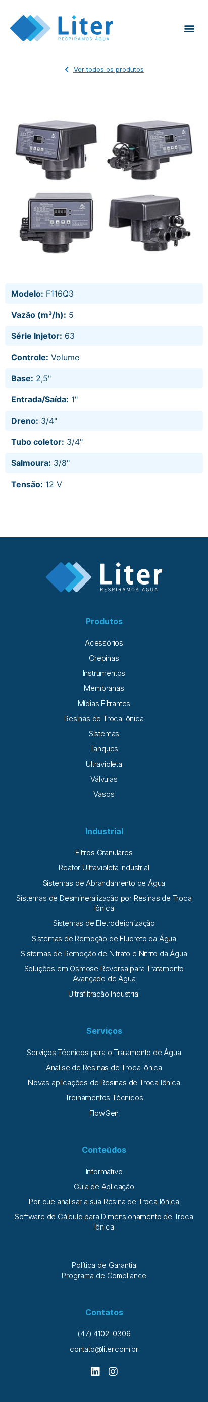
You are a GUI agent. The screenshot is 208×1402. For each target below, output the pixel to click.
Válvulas (103, 779)
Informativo (104, 1171)
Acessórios (104, 643)
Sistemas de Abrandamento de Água (104, 883)
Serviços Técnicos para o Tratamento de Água (104, 1052)
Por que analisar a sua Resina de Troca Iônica (104, 1201)
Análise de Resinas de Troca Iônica (104, 1067)
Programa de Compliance (104, 1275)
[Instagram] (113, 1372)
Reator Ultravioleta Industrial (104, 867)
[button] (189, 28)
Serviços (104, 1031)
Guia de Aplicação (104, 1186)
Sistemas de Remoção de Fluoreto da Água (104, 938)
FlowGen (104, 1113)
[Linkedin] (95, 1372)
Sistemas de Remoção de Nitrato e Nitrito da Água (104, 953)
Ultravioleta (104, 764)
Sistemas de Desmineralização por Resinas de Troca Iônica (103, 903)
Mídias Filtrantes (104, 703)
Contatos (104, 1312)
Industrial (104, 831)
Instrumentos (104, 673)
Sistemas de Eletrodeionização (104, 923)
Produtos (104, 621)
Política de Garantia (104, 1265)
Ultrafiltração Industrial (103, 994)
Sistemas (104, 733)
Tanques (104, 748)
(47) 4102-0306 (103, 1333)
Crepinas (104, 658)
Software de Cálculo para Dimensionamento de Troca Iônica (104, 1222)
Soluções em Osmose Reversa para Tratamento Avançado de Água (104, 973)
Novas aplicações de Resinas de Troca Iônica (104, 1082)
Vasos (103, 794)
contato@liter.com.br (104, 1349)
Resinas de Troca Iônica (103, 718)
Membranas (104, 688)
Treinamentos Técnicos (104, 1097)
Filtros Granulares (103, 852)
